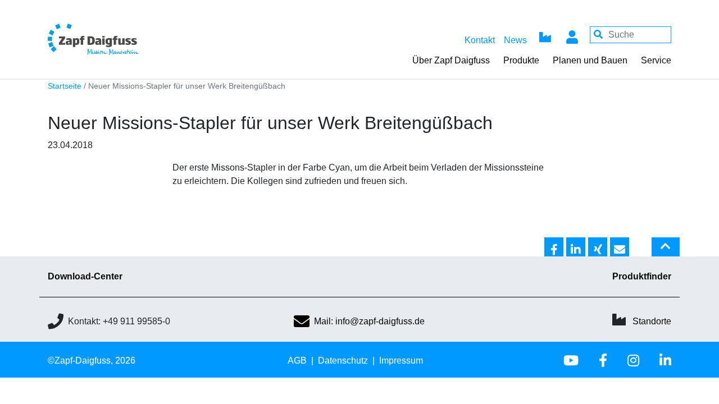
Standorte (651, 321)
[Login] (572, 35)
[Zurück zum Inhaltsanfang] (666, 251)
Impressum (401, 360)
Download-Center (85, 276)
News (515, 40)
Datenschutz (343, 360)
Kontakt (480, 40)
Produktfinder (641, 276)
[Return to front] (123, 39)
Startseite (64, 86)
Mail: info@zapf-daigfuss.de (369, 321)
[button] (553, 247)
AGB (297, 360)
